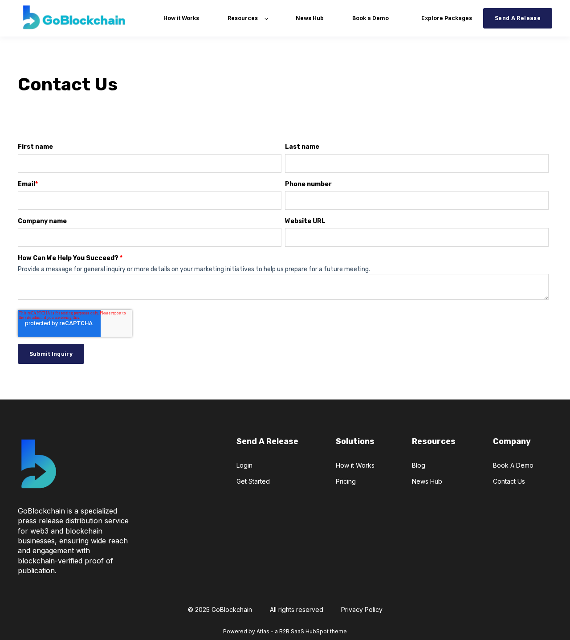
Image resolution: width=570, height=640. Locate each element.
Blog (418, 465)
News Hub (427, 481)
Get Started (253, 481)
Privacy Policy (362, 609)
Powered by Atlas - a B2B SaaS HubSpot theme (285, 631)
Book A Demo (513, 465)
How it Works (355, 465)
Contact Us (509, 481)
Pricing (346, 481)
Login (244, 465)
